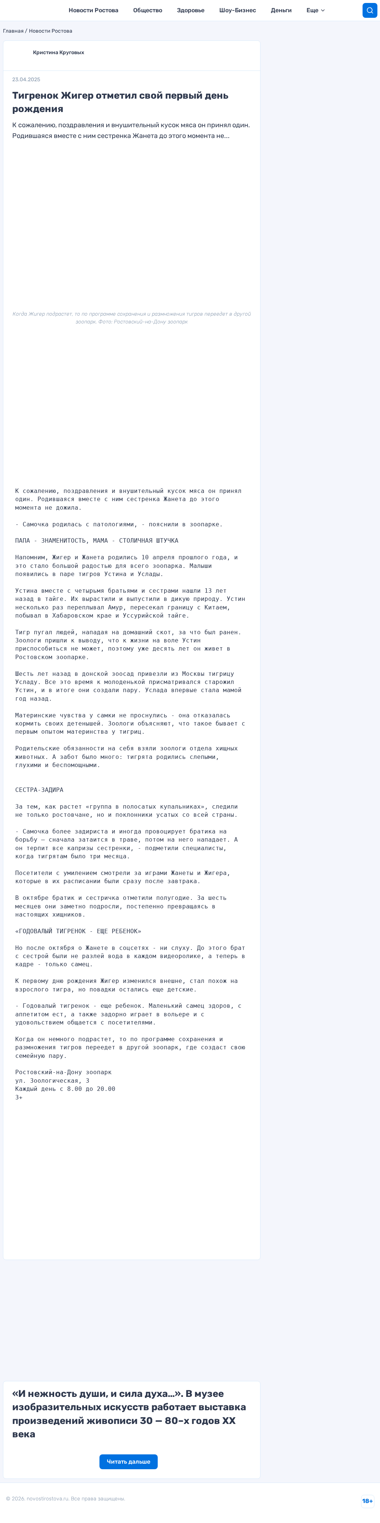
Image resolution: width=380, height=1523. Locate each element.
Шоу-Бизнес (237, 10)
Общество (147, 10)
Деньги (281, 10)
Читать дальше (128, 1461)
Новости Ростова (93, 10)
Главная (13, 31)
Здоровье (190, 10)
